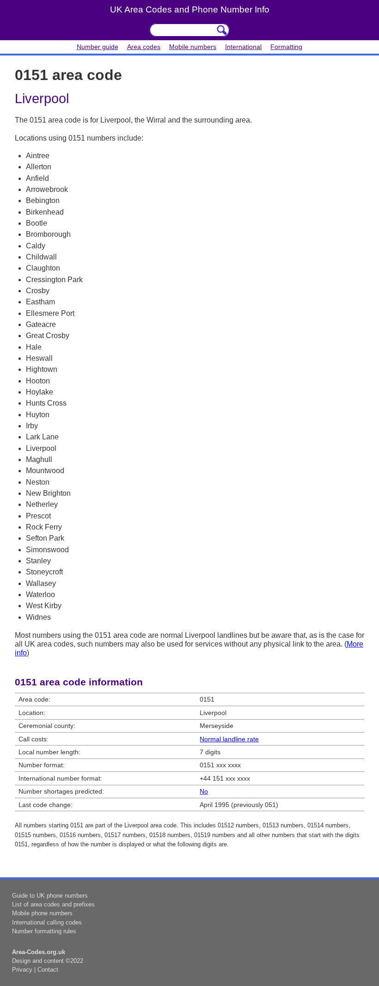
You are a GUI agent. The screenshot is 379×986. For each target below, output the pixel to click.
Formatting (286, 46)
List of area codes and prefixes (53, 904)
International (243, 46)
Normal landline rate (229, 739)
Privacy (22, 969)
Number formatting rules (44, 931)
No (204, 791)
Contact (47, 969)
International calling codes (47, 922)
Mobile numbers (192, 46)
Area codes (143, 46)
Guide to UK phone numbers (50, 895)
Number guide (97, 46)
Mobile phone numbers (42, 913)
